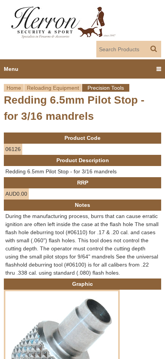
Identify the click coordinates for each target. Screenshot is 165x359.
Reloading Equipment (53, 88)
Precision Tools (105, 88)
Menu (11, 69)
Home (14, 88)
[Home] (64, 20)
